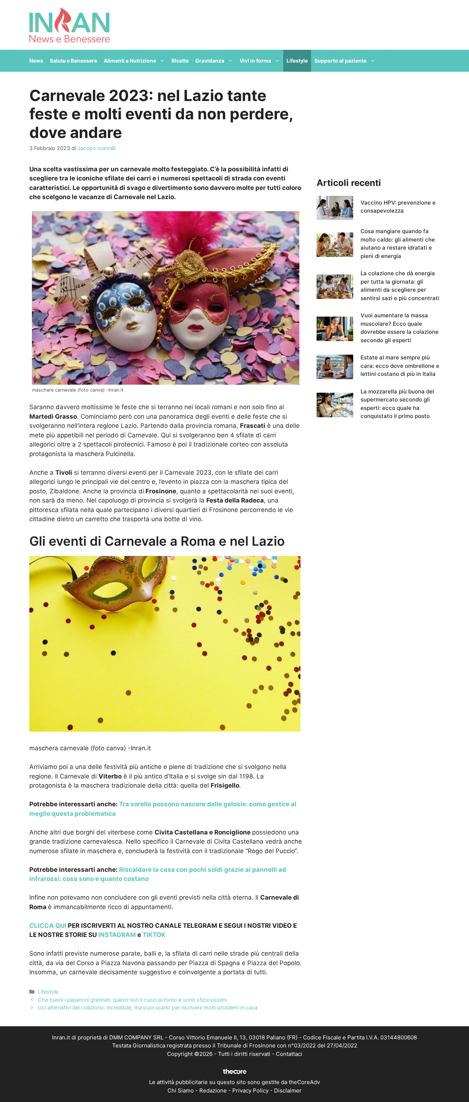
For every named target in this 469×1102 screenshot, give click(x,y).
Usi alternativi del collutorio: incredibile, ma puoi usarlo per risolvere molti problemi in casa (148, 1007)
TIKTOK (154, 934)
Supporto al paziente (340, 60)
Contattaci (289, 1053)
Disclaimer (288, 1090)
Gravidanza (209, 60)
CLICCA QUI (47, 925)
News (36, 60)
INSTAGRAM (117, 934)
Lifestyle (297, 60)
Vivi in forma (255, 60)
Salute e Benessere (73, 60)
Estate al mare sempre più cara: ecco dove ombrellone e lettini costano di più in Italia (400, 365)
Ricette (180, 60)
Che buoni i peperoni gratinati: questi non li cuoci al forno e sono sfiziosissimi (132, 1000)
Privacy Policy (250, 1090)
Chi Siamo (180, 1090)
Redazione (213, 1090)
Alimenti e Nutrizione (130, 60)
